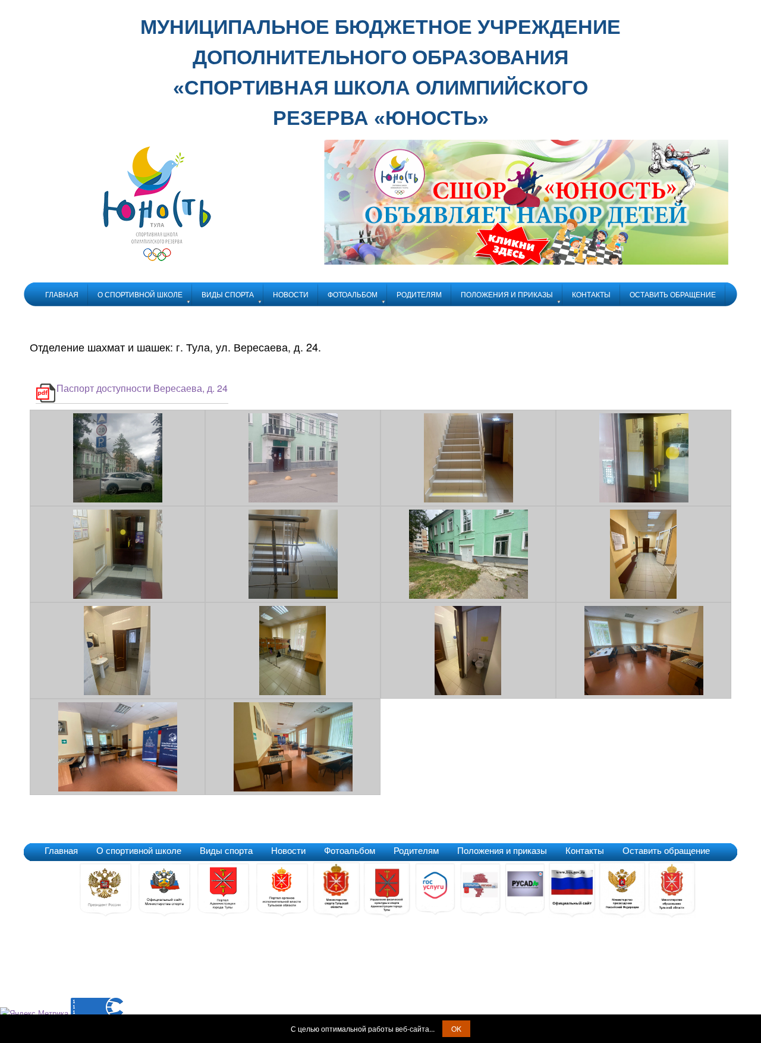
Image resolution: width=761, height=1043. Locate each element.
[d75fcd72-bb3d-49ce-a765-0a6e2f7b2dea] (117, 595)
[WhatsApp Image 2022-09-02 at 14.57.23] (468, 595)
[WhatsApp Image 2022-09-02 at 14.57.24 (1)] (643, 595)
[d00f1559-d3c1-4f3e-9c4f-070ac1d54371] (643, 499)
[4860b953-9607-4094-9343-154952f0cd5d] (293, 499)
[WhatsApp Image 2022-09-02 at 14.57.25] (293, 692)
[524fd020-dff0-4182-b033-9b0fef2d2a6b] (468, 499)
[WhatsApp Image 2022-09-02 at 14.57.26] (468, 692)
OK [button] (456, 1028)
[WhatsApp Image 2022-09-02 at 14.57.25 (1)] (117, 692)
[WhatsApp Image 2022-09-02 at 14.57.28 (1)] (117, 788)
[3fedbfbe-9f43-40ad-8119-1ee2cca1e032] (117, 499)
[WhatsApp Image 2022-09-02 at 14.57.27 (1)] (643, 692)
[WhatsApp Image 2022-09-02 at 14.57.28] (293, 788)
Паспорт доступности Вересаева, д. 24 (142, 388)
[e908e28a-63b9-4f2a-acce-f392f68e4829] (293, 595)
